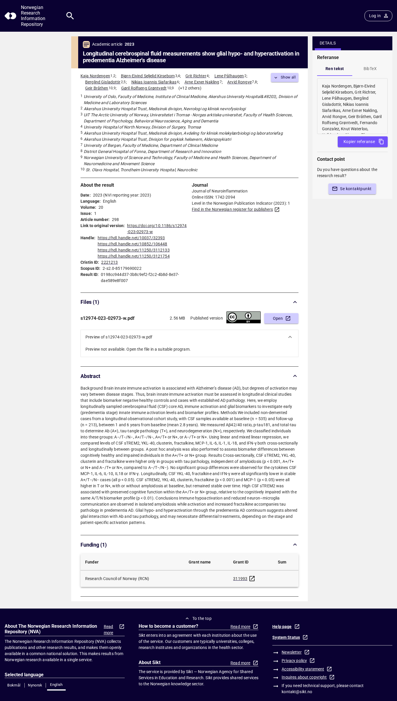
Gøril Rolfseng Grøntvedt (144, 88)
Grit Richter (195, 76)
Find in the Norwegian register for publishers (232, 209)
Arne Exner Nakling (202, 82)
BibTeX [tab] (370, 68)
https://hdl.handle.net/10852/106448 (132, 244)
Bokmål (13, 685)
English (56, 684)
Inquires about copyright (304, 677)
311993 (240, 578)
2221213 (109, 262)
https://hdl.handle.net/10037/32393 (131, 238)
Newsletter (291, 652)
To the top (202, 618)
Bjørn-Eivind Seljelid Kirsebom (148, 76)
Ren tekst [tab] (335, 68)
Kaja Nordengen (95, 76)
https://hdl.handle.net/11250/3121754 (134, 256)
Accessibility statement (303, 669)
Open (278, 318)
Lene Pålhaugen (229, 76)
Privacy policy (294, 660)
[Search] (70, 16)
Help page (282, 626)
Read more (108, 629)
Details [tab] (328, 43)
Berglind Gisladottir (103, 82)
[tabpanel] (352, 106)
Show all (288, 77)
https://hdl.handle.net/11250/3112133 (134, 250)
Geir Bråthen (96, 88)
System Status (286, 637)
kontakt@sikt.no (297, 691)
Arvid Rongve (239, 82)
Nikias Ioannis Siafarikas (153, 82)
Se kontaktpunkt (355, 188)
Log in (375, 15)
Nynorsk (35, 685)
